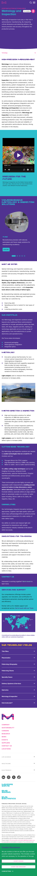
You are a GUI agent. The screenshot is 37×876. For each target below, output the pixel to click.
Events (5, 740)
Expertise (4, 8)
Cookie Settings (6, 871)
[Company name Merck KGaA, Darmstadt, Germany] (4, 2)
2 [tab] (17, 258)
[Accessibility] (33, 11)
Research (6, 734)
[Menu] (34, 2)
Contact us (7, 746)
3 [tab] (20, 258)
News (4, 737)
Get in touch (27, 581)
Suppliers (6, 743)
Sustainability (8, 728)
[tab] (18, 756)
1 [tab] (12, 258)
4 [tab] (22, 258)
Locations (6, 749)
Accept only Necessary (18, 866)
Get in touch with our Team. (24, 608)
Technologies (21, 8)
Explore (6, 249)
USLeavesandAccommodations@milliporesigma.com (22, 840)
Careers (5, 731)
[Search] (31, 3)
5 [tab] (24, 258)
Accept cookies (18, 861)
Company (6, 725)
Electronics (12, 8)
